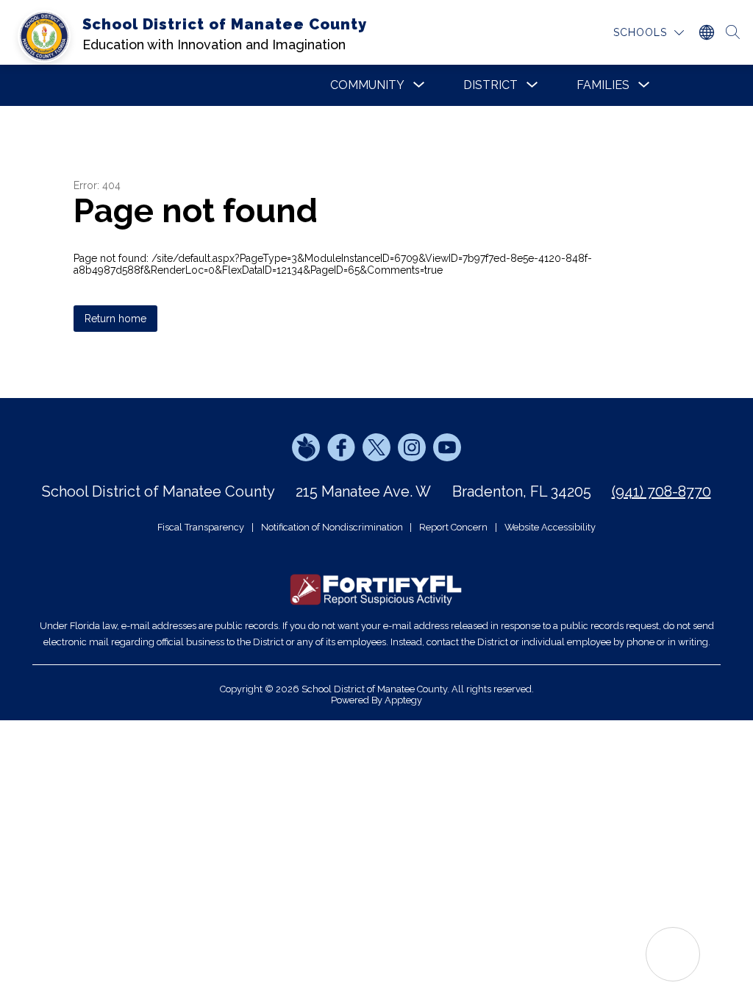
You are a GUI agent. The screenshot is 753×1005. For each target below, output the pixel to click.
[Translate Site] (706, 32)
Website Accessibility (550, 527)
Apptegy (403, 700)
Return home (115, 318)
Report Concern (453, 527)
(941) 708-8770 (661, 491)
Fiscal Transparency (200, 527)
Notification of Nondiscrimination (332, 527)
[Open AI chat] (672, 954)
